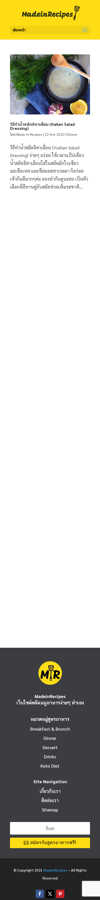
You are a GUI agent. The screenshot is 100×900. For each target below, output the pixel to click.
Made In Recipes (29, 134)
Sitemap (50, 809)
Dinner (72, 134)
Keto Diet (50, 766)
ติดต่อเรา (50, 800)
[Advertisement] (50, 251)
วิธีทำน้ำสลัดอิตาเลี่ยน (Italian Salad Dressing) (42, 126)
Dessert (50, 747)
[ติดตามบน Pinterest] (60, 894)
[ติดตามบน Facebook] (40, 894)
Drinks (50, 756)
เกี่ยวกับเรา (50, 791)
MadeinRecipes (55, 870)
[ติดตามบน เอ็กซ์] (50, 894)
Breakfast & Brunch (50, 729)
